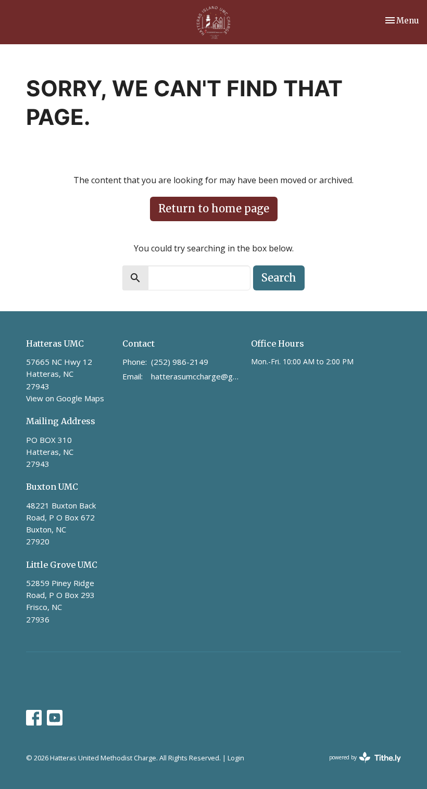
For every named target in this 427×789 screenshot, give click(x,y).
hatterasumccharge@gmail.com (196, 376)
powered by (359, 766)
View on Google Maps (65, 398)
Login (236, 757)
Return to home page (213, 208)
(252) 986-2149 (179, 362)
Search (278, 277)
